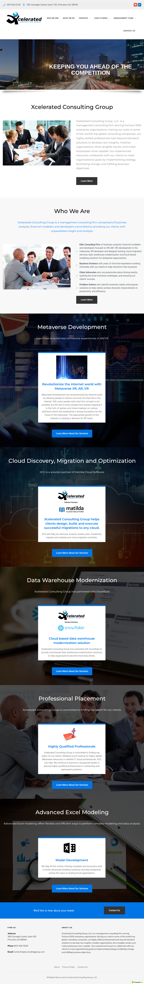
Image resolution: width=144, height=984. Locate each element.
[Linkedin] (139, 4)
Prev (2, 65)
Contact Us (82, 967)
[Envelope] (135, 4)
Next (142, 65)
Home (57, 967)
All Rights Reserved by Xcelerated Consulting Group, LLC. (72, 977)
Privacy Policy (68, 967)
